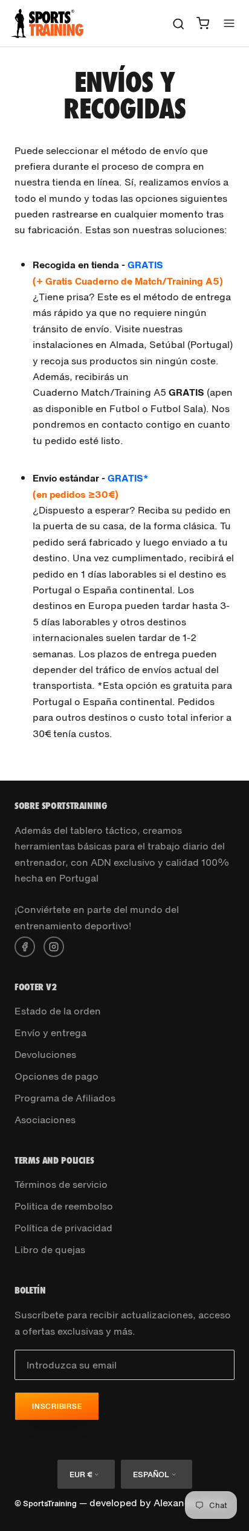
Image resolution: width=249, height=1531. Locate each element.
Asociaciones (45, 1119)
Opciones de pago (57, 1076)
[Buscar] (179, 23)
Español (151, 1474)
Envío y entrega (50, 1032)
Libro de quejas (50, 1249)
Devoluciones (45, 1054)
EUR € (81, 1474)
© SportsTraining (46, 1503)
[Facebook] (25, 945)
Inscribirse (57, 1406)
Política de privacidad (63, 1227)
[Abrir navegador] (229, 23)
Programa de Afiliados (65, 1098)
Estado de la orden (58, 1011)
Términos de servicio (61, 1184)
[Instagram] (54, 945)
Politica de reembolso (64, 1206)
